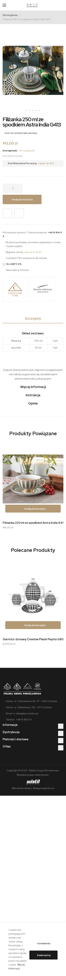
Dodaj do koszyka (34, 508)
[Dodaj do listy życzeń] (7, 213)
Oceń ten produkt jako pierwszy (20, 133)
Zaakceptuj (43, 955)
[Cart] (62, 5)
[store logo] (32, 5)
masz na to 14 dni (33, 252)
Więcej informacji (33, 387)
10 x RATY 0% (13, 264)
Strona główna (10, 15)
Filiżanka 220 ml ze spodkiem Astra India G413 (34, 523)
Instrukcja (33, 395)
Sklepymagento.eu (43, 788)
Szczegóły (33, 318)
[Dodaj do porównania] (19, 213)
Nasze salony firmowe (17, 270)
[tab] (33, 319)
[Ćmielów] (15, 289)
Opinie (33, 403)
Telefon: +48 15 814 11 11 (19, 719)
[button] (26, 110)
